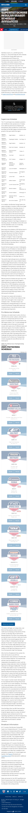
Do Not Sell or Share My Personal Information (12, 804)
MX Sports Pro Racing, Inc (14, 799)
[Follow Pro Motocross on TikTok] (19, 791)
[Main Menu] (25, 4)
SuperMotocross (13, 29)
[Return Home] (5, 5)
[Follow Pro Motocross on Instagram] (14, 791)
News (6, 29)
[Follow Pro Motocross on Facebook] (8, 791)
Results (17, 373)
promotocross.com (20, 94)
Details (10, 373)
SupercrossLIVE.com (8, 94)
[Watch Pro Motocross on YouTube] (16, 791)
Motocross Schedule (8, 624)
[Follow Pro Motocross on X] (11, 791)
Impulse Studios (17, 811)
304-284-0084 (5, 808)
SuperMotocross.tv (6, 756)
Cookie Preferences (6, 802)
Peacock (10, 754)
